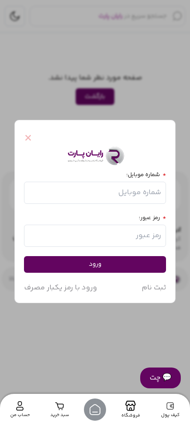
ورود (95, 264)
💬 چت (160, 378)
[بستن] (32, 137)
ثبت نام (154, 288)
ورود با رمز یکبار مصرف (60, 288)
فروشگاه (130, 415)
